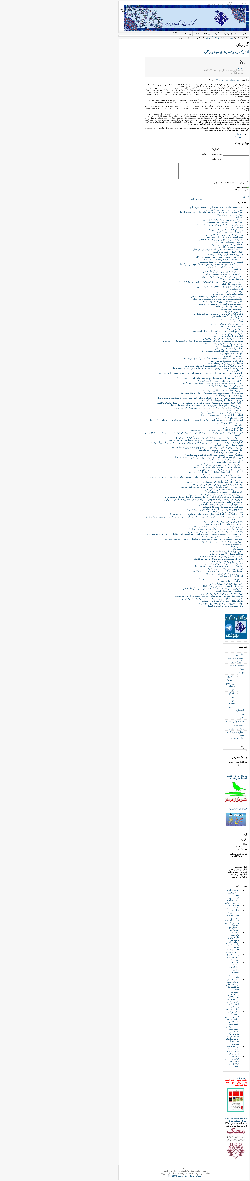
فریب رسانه (238, 549)
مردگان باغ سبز (236, 321)
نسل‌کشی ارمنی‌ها (235, 329)
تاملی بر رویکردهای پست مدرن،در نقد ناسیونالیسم (221, 262)
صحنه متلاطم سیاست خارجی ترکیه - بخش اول (223, 338)
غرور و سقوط (237, 546)
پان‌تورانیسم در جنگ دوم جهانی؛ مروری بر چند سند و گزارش (217, 571)
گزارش (209, 37)
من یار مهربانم (241, 1077)
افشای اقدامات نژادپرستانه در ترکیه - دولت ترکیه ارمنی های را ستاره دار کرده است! (207, 408)
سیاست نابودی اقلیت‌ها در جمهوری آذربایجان (224, 489)
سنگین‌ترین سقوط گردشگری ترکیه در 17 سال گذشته (220, 579)
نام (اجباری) (217, 149)
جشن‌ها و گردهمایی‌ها (235, 721)
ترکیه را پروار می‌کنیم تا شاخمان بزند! (227, 361)
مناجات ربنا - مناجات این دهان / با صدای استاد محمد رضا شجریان (232, 1039)
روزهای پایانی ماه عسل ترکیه (230, 427)
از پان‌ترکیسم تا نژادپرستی (231, 326)
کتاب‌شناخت (238, 718)
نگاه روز (230, 676)
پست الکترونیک (241, 63)
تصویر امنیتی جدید (241, 189)
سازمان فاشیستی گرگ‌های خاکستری (227, 324)
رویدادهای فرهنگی (230, 684)
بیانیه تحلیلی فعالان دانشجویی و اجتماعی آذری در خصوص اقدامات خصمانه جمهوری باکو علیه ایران (201, 373)
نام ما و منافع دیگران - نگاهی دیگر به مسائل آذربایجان (220, 465)
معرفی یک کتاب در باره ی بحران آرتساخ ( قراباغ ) (222, 586)
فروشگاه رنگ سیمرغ (238, 809)
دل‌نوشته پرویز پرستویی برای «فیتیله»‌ (227, 561)
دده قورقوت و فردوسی (233, 311)
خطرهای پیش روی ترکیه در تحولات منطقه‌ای (223, 363)
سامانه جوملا (195, 1176)
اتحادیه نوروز (238, 725)
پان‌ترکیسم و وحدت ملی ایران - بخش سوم (225, 222)
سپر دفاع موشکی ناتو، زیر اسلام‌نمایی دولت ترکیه (221, 536)
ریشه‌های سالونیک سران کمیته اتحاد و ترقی (224, 234)
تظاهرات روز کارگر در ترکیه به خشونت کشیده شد (221, 556)
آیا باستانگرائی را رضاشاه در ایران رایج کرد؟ (224, 492)
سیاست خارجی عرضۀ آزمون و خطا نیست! (224, 460)
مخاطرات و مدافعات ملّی (232, 319)
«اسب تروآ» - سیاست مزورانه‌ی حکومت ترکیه (223, 301)
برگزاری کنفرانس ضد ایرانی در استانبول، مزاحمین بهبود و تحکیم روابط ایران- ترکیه (207, 447)
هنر (242, 714)
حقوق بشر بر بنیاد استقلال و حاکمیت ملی (225, 267)
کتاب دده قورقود (236, 289)
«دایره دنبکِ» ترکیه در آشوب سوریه (228, 294)
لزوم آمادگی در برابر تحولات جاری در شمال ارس (222, 593)
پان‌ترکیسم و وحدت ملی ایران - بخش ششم (224, 210)
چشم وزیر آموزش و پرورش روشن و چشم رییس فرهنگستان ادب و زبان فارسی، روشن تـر (204, 539)
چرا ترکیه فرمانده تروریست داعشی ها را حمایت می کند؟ (218, 527)
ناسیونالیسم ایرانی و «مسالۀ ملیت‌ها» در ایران (223, 220)
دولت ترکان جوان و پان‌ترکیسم (229, 232)
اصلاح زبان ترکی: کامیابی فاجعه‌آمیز (227, 316)
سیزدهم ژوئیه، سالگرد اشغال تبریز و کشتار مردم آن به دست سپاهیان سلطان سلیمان (206, 405)
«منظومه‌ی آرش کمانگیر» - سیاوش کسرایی (232, 900)
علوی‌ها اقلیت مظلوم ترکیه (231, 353)
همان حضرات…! (236, 388)
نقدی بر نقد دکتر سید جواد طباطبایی (227, 452)
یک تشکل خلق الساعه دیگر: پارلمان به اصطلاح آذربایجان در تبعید (215, 472)
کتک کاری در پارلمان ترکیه (231, 576)
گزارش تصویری (231, 702)
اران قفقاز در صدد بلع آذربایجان (229, 591)
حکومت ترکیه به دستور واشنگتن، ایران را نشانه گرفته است (217, 331)
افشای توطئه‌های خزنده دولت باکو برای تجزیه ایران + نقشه (217, 299)
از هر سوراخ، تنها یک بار (233, 356)
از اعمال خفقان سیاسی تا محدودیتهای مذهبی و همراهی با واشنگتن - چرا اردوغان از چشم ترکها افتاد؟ (200, 403)
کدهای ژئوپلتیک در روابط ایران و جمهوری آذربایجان (221, 415)
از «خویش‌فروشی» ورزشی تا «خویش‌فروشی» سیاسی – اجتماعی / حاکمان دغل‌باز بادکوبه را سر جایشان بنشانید (195, 534)
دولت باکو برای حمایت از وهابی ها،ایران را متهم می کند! (219, 566)
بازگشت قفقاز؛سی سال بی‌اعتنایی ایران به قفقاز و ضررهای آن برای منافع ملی (209, 596)
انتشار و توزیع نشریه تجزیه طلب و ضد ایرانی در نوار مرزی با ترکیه (215, 509)
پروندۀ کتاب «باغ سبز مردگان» (229, 395)
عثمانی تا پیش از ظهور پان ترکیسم (228, 252)
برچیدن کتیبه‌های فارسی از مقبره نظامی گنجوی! (222, 413)
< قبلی (238, 134)
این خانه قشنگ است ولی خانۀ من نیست (232, 957)
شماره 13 (219, 80)
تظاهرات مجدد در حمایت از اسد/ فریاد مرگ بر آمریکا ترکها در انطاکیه (213, 358)
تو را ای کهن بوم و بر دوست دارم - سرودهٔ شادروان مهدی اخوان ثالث (232, 925)
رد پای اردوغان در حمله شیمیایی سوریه (226, 462)
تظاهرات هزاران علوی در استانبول (228, 445)
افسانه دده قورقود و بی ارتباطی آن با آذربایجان (223, 272)
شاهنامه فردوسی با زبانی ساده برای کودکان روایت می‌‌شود (232, 1061)
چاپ (241, 61)
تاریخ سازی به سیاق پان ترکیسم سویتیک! (225, 569)
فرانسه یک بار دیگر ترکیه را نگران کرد (227, 336)
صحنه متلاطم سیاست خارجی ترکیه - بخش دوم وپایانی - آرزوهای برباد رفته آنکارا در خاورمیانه (203, 341)
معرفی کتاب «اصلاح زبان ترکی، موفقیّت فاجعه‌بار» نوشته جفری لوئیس (212, 598)
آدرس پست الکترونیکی (212, 154)
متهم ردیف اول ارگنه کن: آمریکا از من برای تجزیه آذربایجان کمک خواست (212, 487)
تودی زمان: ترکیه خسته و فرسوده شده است (224, 343)
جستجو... (243, 745)
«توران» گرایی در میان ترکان (230, 227)
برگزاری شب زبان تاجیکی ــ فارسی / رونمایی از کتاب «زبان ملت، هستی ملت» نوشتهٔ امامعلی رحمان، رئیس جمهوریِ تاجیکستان (232, 1022)
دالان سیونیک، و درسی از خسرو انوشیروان (225, 606)
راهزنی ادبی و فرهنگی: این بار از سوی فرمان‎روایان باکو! (219, 257)
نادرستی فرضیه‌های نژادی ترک (230, 247)
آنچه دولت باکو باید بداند (233, 544)
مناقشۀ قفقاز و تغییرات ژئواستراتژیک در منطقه (222, 601)
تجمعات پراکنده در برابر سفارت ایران (227, 244)
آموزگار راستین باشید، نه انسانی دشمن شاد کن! (222, 541)
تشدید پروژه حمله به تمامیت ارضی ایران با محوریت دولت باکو (216, 207)
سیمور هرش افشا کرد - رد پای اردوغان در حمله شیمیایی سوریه (216, 494)
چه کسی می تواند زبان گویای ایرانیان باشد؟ (224, 574)
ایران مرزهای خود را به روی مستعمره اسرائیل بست (220, 450)
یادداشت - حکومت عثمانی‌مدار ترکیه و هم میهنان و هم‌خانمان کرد (215, 529)
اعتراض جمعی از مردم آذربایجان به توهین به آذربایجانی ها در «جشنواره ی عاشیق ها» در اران (203, 499)
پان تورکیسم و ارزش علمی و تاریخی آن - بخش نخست (220, 225)
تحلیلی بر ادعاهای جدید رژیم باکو (229, 348)
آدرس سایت (217, 159)
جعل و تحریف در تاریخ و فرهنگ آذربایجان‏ (225, 385)
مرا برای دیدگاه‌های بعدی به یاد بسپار (230, 182)
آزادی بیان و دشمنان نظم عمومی (229, 291)
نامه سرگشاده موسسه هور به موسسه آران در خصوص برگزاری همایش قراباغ (209, 437)
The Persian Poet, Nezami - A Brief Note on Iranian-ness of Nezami (212, 383)
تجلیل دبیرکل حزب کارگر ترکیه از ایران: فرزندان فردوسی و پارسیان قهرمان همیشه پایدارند (204, 497)
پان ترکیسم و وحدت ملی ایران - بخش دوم (225, 237)
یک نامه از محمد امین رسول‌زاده (229, 242)
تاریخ (242, 669)
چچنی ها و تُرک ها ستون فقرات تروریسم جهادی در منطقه (218, 470)
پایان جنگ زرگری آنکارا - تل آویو (229, 346)
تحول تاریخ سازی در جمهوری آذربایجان (226, 583)
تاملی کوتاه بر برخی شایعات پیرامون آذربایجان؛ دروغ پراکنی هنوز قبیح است (211, 281)
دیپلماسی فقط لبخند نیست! (231, 376)
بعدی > (238, 137)
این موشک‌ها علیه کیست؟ (232, 309)
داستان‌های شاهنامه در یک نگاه (233, 974)
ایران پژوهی (239, 654)
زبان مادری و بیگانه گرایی (232, 284)
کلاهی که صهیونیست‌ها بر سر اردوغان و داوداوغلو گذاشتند (218, 559)
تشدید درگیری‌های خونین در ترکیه (228, 333)
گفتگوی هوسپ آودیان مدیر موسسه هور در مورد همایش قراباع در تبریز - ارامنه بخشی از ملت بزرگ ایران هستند (195, 442)
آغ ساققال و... (237, 217)
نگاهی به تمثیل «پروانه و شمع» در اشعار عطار (232, 981)
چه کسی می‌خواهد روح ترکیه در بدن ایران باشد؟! (222, 502)
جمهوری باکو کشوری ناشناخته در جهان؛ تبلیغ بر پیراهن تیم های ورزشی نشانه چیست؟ (206, 514)
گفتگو (231, 693)
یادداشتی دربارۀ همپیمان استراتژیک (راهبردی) (223, 522)
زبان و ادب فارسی (236, 658)
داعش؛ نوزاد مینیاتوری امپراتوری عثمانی (225, 551)
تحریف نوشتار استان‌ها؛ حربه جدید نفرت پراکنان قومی (220, 504)
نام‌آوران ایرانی (237, 662)
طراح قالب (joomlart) (177, 1176)
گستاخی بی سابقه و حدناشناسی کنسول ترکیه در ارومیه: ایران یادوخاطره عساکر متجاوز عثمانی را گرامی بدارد (195, 420)
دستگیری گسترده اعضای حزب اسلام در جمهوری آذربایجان (218, 249)
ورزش (231, 707)
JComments (196, 199)
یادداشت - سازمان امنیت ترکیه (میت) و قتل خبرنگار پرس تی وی (215, 531)
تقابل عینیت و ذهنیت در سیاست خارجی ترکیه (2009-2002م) (217, 296)
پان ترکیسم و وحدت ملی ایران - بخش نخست (223, 215)
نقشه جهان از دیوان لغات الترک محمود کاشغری (222, 277)
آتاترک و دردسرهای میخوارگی (226, 52)
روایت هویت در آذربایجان (232, 425)
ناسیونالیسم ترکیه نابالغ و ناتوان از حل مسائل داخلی (221, 239)
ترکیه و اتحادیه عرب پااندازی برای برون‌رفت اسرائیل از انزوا (217, 314)
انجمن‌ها (230, 680)
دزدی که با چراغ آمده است (231, 581)
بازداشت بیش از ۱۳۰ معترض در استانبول (225, 554)
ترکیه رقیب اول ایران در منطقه (229, 306)
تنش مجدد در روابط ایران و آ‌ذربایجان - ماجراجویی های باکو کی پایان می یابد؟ (210, 378)
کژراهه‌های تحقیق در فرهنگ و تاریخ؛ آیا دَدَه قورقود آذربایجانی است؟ (214, 455)
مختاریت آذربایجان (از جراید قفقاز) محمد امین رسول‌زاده (219, 286)
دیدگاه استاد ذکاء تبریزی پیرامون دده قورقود (224, 274)
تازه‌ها (217, 37)
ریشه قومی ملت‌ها (235, 269)
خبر (232, 697)
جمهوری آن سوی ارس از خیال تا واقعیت (225, 254)
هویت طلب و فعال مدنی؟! (231, 279)
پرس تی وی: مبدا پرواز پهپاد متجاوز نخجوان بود (223, 524)
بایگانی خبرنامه (237, 738)
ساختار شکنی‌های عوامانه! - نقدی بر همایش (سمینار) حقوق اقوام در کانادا (211, 264)
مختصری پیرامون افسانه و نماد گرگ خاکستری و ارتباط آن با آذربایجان (213, 588)
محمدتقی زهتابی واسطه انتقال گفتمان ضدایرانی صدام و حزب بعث (214, 482)
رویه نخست (228, 37)
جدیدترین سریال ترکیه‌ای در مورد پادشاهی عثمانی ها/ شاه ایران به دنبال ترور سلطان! (206, 368)
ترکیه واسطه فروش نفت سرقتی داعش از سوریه (222, 564)
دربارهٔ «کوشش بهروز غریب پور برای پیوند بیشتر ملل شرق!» (217, 467)
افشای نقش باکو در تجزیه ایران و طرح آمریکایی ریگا (220, 381)
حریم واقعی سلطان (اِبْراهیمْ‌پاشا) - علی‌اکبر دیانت (222, 400)
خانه (242, 651)
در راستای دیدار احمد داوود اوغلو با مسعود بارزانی (222, 351)
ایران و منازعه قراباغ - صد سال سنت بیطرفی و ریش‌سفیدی (217, 430)
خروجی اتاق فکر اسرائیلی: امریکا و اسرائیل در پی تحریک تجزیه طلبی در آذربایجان (208, 457)
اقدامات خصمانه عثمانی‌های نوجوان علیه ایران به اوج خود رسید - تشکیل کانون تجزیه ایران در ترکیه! (200, 398)
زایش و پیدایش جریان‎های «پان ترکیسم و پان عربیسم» (220, 304)
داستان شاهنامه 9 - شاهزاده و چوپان (232, 892)
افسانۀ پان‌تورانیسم (234, 410)
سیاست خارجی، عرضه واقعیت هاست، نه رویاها (222, 259)
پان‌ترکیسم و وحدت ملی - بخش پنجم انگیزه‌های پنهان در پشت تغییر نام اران (211, 212)
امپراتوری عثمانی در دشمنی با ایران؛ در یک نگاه (223, 390)
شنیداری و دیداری (236, 729)
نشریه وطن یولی (232, 80)
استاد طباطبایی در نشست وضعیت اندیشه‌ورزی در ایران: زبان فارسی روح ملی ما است (206, 440)
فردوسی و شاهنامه (235, 665)
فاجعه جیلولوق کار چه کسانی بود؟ (228, 418)
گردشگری (239, 710)
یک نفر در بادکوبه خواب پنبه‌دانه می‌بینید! (226, 229)
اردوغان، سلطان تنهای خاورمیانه (229, 423)
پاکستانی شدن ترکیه (234, 371)
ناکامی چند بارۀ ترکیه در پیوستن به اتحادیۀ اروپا (223, 475)
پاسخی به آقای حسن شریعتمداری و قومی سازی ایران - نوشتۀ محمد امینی (211, 393)
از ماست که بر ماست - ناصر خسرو (232, 944)
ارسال (246, 197)
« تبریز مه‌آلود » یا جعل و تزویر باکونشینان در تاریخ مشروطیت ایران (214, 366)
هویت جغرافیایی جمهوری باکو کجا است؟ (225, 512)
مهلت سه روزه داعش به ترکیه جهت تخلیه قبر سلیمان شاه (218, 484)
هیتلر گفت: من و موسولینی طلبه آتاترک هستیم (223, 507)
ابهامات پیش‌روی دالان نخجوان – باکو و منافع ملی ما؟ (220, 603)
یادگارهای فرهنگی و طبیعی (235, 733)
